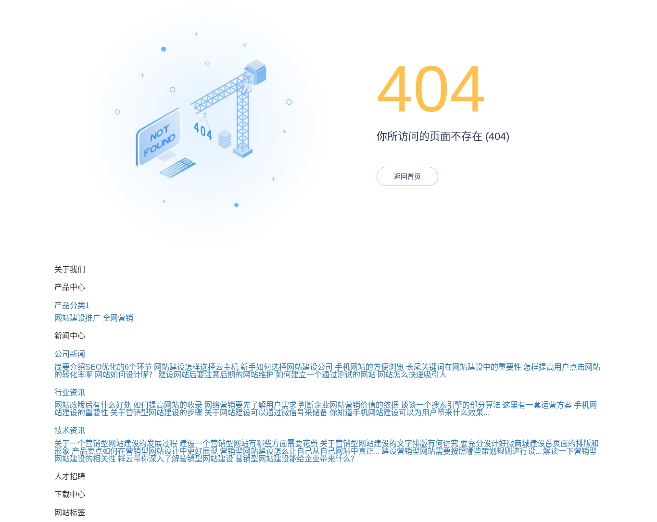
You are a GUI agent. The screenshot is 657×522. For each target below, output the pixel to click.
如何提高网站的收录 (167, 405)
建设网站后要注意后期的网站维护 (216, 375)
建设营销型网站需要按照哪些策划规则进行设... (461, 451)
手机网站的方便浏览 (369, 367)
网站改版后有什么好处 (92, 405)
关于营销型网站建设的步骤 (156, 413)
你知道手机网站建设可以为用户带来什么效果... (409, 413)
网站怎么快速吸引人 (412, 375)
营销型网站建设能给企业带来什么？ (296, 459)
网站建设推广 (77, 318)
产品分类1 (71, 305)
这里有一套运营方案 (537, 405)
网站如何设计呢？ (125, 375)
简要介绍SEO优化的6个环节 (103, 367)
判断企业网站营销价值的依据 (349, 405)
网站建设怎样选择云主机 (196, 367)
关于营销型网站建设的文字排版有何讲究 (389, 443)
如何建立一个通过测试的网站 (326, 375)
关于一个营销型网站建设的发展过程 (115, 443)
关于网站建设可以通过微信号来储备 (266, 413)
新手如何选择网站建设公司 (286, 367)
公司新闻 (69, 354)
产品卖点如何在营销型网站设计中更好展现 (145, 451)
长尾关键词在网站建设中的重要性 (463, 367)
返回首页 (407, 176)
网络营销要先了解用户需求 (250, 405)
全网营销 (117, 318)
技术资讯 (69, 430)
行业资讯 (69, 392)
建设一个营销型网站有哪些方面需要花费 (248, 443)
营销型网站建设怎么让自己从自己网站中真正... (299, 451)
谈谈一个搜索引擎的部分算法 (451, 405)
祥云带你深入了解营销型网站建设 (175, 459)
